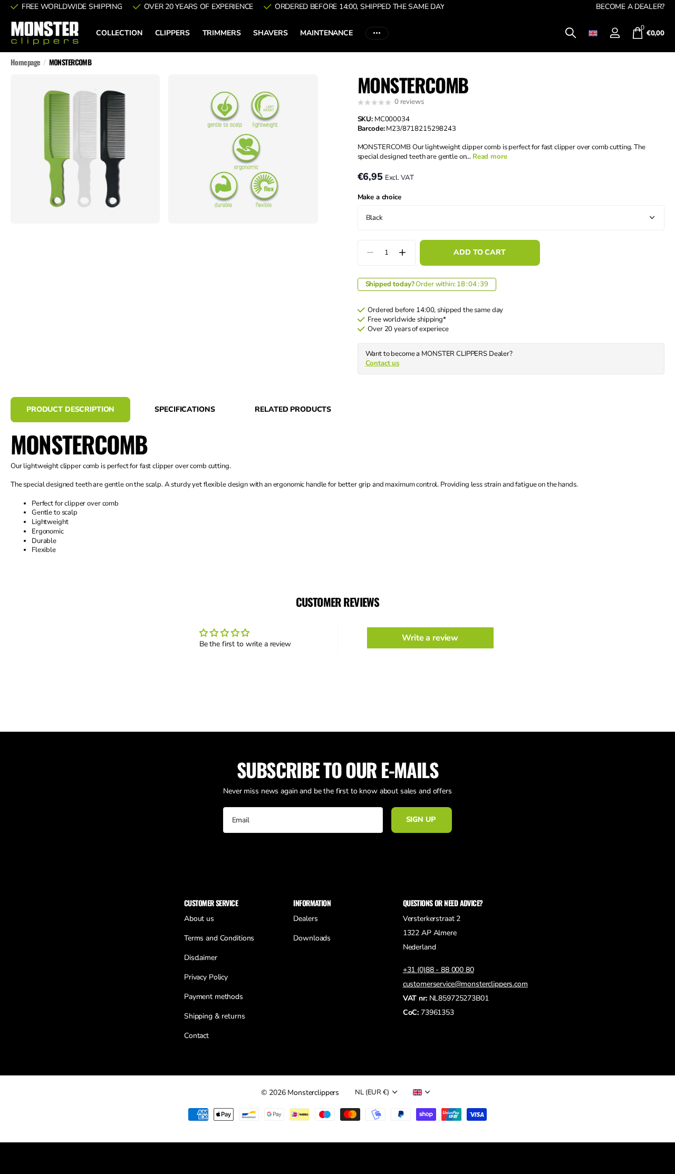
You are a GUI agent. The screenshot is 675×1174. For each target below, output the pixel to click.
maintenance (326, 33)
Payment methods (213, 997)
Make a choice (379, 197)
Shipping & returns (214, 1016)
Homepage (26, 61)
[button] (403, 253)
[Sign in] (615, 33)
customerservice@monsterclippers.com (465, 984)
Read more (489, 156)
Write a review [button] (430, 638)
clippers (172, 33)
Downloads (312, 938)
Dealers (305, 919)
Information (312, 902)
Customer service (211, 902)
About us (199, 919)
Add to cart (479, 252)
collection (119, 33)
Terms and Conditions (219, 938)
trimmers (221, 33)
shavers (270, 33)
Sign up (422, 819)
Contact (196, 1036)
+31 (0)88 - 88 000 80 (438, 970)
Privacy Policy (206, 977)
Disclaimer (200, 958)
